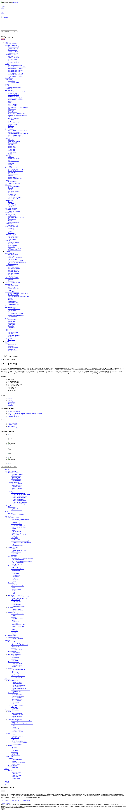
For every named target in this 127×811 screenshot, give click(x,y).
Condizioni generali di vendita (16, 414)
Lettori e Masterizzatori (14, 141)
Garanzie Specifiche (10, 54)
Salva (2, 791)
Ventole (10, 154)
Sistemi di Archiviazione (15, 178)
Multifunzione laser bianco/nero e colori (19, 296)
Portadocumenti (12, 350)
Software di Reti (12, 259)
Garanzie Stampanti (13, 62)
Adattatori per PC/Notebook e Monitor (18, 130)
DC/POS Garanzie (13, 56)
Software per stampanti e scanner (17, 262)
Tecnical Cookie (5, 803)
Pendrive (10, 175)
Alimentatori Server (13, 96)
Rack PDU (11, 110)
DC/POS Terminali (13, 273)
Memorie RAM (12, 143)
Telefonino (11, 326)
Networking (8, 185)
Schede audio (12, 146)
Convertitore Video (13, 82)
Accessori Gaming (13, 332)
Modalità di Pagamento (14, 411)
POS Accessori (12, 275)
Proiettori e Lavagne (10, 234)
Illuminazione (8, 223)
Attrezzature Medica (10, 209)
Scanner (10, 299)
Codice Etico (11, 402)
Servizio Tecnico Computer (15, 68)
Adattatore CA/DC (13, 95)
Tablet (10, 166)
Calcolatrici (11, 346)
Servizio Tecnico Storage (15, 76)
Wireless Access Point (14, 199)
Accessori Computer (10, 90)
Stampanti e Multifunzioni (12, 292)
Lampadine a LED (13, 225)
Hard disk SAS (12, 172)
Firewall (10, 188)
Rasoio (10, 220)
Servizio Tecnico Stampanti (15, 74)
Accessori (11, 228)
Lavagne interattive (13, 161)
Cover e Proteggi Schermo (15, 313)
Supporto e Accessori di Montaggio (17, 115)
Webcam (10, 127)
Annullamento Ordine (14, 416)
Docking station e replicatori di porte (18, 107)
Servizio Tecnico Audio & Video (17, 67)
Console (10, 333)
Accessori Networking (14, 186)
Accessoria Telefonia (10, 307)
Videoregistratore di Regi (15, 197)
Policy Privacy (12, 403)
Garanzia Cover (12, 50)
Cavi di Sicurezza (13, 104)
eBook (10, 160)
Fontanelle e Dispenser (14, 87)
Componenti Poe (12, 105)
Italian (2, 8)
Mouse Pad (11, 203)
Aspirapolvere (12, 230)
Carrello (3, 39)
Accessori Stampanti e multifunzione (18, 293)
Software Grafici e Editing (12, 278)
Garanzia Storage (13, 59)
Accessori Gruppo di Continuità (17, 92)
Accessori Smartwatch (14, 309)
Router (10, 192)
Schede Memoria (12, 177)
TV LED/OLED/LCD (14, 250)
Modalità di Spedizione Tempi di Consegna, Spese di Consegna (25, 413)
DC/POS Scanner (13, 270)
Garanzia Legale (12, 424)
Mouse (10, 202)
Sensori (10, 231)
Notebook (11, 163)
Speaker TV (11, 247)
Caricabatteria (12, 310)
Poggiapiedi (11, 349)
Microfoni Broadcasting (14, 335)
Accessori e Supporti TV (15, 242)
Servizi (7, 64)
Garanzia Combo (13, 48)
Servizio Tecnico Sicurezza (15, 73)
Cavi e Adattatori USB (14, 135)
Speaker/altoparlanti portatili (15, 315)
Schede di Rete (12, 147)
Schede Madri (12, 149)
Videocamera (8, 79)
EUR (2, 13)
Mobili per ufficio (13, 347)
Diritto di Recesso (12, 423)
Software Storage (13, 264)
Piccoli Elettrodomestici (11, 226)
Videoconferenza (12, 124)
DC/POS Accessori (13, 267)
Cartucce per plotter (13, 288)
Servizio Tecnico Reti (14, 71)
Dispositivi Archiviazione (12, 168)
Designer (10, 279)
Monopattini (11, 340)
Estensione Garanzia (13, 47)
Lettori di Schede (13, 174)
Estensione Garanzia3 (11, 45)
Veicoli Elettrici (9, 338)
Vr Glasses (11, 126)
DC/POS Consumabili (14, 268)
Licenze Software (9, 253)
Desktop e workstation (14, 158)
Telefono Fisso (12, 327)
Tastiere (10, 206)
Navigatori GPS (12, 319)
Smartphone (11, 323)
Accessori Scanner (13, 285)
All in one (11, 157)
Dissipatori (11, 140)
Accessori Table (12, 93)
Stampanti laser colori (14, 304)
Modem (10, 189)
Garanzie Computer (13, 61)
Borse (9, 102)
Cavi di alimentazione (14, 132)
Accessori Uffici (12, 344)
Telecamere (11, 233)
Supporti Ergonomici (14, 211)
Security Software (13, 254)
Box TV (10, 243)
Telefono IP (11, 195)
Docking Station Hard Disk (15, 171)
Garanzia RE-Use (13, 53)
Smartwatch (11, 324)
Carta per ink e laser (13, 287)
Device (7, 318)
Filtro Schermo (12, 109)
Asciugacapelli (12, 216)
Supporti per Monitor (14, 183)
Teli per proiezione (13, 237)
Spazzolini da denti (13, 222)
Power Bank (11, 321)
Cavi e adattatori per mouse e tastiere (18, 133)
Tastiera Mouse (9, 200)
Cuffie (10, 121)
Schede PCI (11, 150)
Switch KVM (12, 194)
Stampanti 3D (12, 301)
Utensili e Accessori (13, 118)
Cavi (9, 312)
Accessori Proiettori (13, 236)
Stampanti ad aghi (13, 302)
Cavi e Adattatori (9, 129)
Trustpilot (10, 405)
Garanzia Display (13, 51)
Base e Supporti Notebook (15, 99)
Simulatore (11, 281)
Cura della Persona (10, 214)
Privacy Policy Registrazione (15, 428)
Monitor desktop (12, 181)
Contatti (10, 400)
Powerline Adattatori (13, 191)
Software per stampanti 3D (15, 261)
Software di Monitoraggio (15, 257)
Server (10, 164)
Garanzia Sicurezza (13, 57)
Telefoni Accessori (13, 316)
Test (9, 116)
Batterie (10, 101)
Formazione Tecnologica (15, 65)
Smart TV (7, 240)
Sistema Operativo (13, 256)
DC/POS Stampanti (13, 271)
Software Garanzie (13, 276)
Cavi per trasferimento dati (15, 136)
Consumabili (8, 284)
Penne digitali (12, 205)
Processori (11, 144)
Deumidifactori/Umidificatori (16, 217)
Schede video (12, 152)
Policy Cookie (11, 426)
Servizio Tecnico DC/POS (15, 70)
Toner (9, 290)
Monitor (7, 180)
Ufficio (7, 343)
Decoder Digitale (13, 245)
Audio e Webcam (9, 119)
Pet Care (7, 85)
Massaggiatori (12, 219)
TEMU (3, 6)
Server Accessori (12, 112)
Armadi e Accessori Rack (15, 98)
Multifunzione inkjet (13, 295)
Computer (7, 155)
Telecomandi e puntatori (14, 248)
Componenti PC (9, 138)
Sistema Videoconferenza (15, 123)
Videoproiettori (12, 239)
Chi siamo (10, 398)
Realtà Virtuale (12, 337)
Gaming (7, 330)
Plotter (10, 298)
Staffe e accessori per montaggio (17, 113)
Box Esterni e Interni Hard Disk (17, 169)
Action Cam (11, 81)
